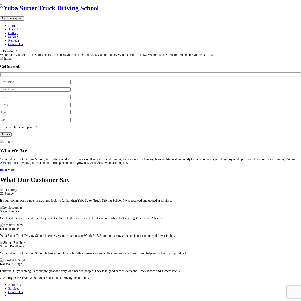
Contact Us (15, 44)
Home (12, 25)
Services (13, 36)
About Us (14, 29)
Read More (7, 169)
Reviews (13, 40)
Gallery (13, 33)
